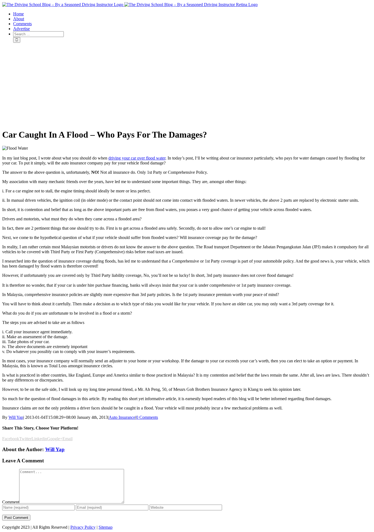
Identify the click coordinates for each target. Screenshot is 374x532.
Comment (10, 502)
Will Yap (15, 417)
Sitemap (106, 527)
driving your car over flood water (136, 158)
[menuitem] (192, 14)
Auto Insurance (122, 417)
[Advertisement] (187, 85)
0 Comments (147, 417)
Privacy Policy (83, 527)
